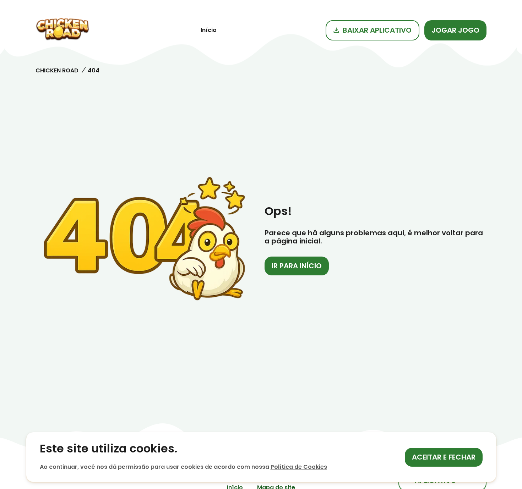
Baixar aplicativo (377, 30)
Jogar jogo (455, 30)
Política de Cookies (299, 467)
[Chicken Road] (62, 30)
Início (209, 30)
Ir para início (297, 266)
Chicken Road (57, 70)
